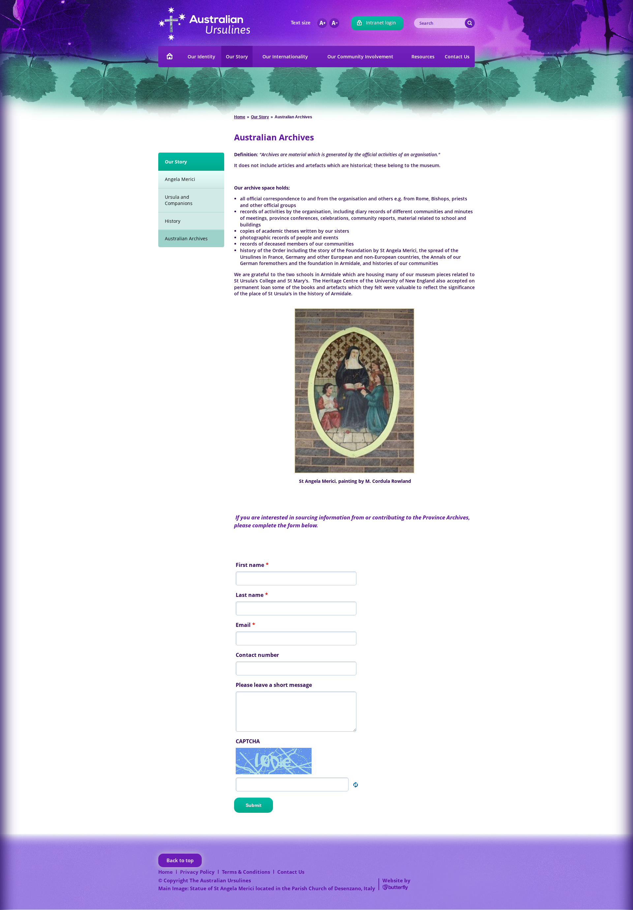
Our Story (260, 117)
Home (239, 117)
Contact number (257, 655)
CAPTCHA (248, 741)
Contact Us (290, 871)
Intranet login (381, 22)
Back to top (180, 860)
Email (245, 625)
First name (252, 565)
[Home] (170, 56)
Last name (252, 595)
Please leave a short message (274, 685)
